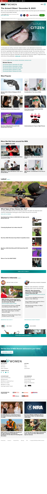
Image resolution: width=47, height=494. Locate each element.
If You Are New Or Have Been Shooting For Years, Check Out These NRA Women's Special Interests (35, 434)
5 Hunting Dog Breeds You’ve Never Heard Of (11, 227)
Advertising (3, 366)
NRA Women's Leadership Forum (7, 381)
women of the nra (12, 303)
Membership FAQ (27, 381)
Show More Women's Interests (30, 335)
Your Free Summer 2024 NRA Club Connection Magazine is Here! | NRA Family (34, 298)
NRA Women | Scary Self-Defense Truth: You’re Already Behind (12, 172)
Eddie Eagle (34, 294)
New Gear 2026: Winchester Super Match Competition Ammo (15, 238)
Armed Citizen (6, 15)
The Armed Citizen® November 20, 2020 (13, 64)
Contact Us (3, 365)
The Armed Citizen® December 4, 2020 (12, 66)
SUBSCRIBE (7, 352)
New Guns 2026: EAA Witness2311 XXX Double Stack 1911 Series (14, 248)
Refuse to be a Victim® (5, 382)
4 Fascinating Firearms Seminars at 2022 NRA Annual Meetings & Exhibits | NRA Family (11, 306)
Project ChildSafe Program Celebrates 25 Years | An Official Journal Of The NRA (35, 302)
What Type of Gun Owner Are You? (14, 209)
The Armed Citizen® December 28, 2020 (13, 68)
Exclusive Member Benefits (29, 379)
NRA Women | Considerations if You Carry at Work (34, 172)
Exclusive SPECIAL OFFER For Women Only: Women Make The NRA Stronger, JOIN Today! (34, 416)
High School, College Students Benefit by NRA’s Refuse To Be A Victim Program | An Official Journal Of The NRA (11, 311)
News (2, 15)
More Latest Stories (28, 271)
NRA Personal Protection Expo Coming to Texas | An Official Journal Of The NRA (11, 315)
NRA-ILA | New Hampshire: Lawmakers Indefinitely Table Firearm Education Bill (33, 292)
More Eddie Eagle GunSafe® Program (31, 319)
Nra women (6, 303)
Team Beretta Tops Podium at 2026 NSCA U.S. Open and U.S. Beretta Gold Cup (15, 217)
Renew (12, 1)
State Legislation (28, 294)
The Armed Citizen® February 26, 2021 (12, 71)
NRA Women (33, 326)
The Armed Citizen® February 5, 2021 (12, 69)
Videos (25, 366)
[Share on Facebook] (21, 14)
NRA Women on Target (5, 384)
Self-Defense (15, 60)
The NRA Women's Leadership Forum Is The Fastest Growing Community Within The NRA (11, 416)
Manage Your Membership (29, 382)
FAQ (27, 440)
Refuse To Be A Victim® (12, 282)
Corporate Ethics (16, 440)
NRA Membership (4, 379)
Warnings (22, 440)
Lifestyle (5, 214)
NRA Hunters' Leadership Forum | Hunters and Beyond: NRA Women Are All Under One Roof (11, 300)
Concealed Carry (27, 60)
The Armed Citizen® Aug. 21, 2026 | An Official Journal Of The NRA (11, 157)
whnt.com (17, 56)
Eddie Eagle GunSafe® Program (38, 282)
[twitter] (24, 14)
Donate (15, 1)
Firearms (9, 214)
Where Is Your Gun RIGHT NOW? (8, 258)
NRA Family (9, 326)
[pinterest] (27, 14)
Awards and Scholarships (5, 377)
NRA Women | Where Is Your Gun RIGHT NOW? (33, 157)
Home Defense (21, 60)
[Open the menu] (45, 4)
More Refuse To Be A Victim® (6, 319)
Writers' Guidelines (4, 368)
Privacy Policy (3, 440)
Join (9, 1)
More (8, 179)
